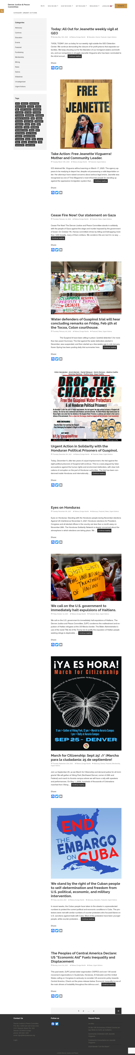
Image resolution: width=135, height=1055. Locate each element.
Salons (17, 72)
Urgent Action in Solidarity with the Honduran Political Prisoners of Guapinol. (84, 448)
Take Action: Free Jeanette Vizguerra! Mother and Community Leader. (81, 156)
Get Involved (80, 6)
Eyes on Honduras (65, 507)
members (19, 127)
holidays (39, 118)
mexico (26, 127)
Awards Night (34, 104)
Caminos (18, 32)
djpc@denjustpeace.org (26, 1035)
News (17, 67)
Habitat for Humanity (22, 118)
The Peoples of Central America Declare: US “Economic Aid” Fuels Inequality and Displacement (84, 957)
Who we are (52, 6)
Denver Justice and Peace (70, 1053)
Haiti (32, 118)
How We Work (66, 6)
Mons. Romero (31, 133)
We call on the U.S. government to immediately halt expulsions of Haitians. (83, 608)
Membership (19, 57)
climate (38, 106)
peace (28, 139)
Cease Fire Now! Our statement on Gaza (83, 215)
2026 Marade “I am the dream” (98, 1046)
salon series (32, 142)
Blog (42, 6)
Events (17, 42)
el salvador (19, 112)
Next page (118, 1011)
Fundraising (19, 52)
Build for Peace (20, 106)
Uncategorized (20, 81)
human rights (29, 121)
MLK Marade (20, 133)
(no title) (91, 1023)
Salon (17, 142)
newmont (19, 136)
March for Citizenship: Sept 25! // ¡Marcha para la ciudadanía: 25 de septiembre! (85, 757)
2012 (17, 104)
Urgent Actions (20, 86)
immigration (38, 121)
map (29, 1030)
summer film (20, 145)
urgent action (30, 145)
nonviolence (19, 139)
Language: (106, 6)
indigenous (19, 124)
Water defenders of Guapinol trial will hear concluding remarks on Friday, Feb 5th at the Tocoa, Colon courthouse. (85, 323)
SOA (40, 142)
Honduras (19, 121)
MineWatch (34, 127)
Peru (33, 139)
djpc (17, 109)
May (38, 124)
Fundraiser (36, 112)
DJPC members (26, 109)
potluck (40, 139)
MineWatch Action (21, 130)
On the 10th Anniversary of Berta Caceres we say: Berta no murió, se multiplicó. (104, 1028)
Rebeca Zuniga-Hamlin (78, 37)
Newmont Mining (29, 136)
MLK (37, 130)
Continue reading (75, 56)
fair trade (28, 112)
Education (18, 37)
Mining (17, 62)
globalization (30, 115)
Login (15, 1040)
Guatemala (39, 115)
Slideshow (19, 77)
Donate (121, 6)
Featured (18, 47)
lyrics (33, 124)
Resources (94, 6)
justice (27, 124)
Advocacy (18, 28)
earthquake (36, 109)
